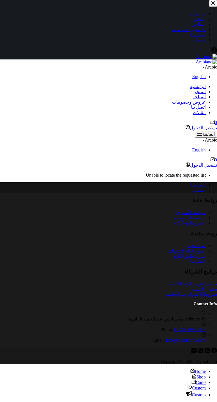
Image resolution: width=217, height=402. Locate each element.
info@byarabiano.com (186, 340)
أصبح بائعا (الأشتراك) (187, 251)
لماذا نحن (197, 245)
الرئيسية (198, 86)
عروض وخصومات (189, 102)
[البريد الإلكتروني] (194, 351)
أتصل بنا (198, 107)
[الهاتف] (206, 351)
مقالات (199, 112)
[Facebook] (213, 351)
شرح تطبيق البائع (190, 256)
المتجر (200, 91)
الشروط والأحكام (189, 223)
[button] (108, 67)
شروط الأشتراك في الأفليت (191, 294)
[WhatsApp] (200, 351)
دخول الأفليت (204, 289)
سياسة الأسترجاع (189, 212)
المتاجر (199, 96)
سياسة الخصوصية (189, 217)
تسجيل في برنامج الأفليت (193, 283)
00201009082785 (190, 329)
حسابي (199, 190)
